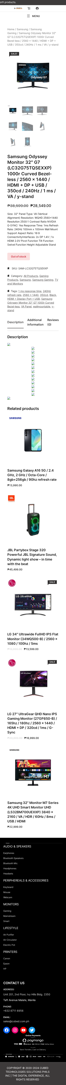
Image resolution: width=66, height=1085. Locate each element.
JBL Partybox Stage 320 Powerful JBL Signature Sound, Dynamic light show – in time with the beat (32, 557)
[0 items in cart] (29, 8)
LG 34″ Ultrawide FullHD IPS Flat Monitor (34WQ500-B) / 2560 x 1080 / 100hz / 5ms (32, 638)
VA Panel (26, 306)
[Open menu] (33, 16)
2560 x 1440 (30, 294)
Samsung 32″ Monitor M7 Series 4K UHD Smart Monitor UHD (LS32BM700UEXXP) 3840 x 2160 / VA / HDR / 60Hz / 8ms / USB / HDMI (32, 812)
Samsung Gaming (42, 279)
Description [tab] (15, 322)
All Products (31, 275)
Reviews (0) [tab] (53, 322)
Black (53, 294)
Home (10, 29)
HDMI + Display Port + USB (23, 298)
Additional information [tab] (35, 322)
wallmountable (41, 306)
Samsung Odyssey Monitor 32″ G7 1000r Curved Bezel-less (30, 302)
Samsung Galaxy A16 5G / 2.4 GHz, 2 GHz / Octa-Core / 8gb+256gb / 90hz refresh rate (32, 474)
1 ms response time (29, 291)
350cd (44, 294)
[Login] (37, 8)
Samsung (22, 29)
